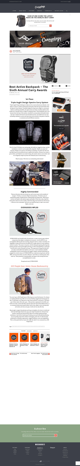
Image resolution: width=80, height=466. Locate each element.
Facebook (40, 450)
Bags (15, 449)
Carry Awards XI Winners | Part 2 (24, 345)
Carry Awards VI (41, 326)
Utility (15, 453)
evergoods (35, 326)
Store (14, 10)
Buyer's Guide (59, 10)
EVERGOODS (57, 93)
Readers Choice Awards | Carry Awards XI (13, 345)
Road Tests (22, 10)
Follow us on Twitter (38, 444)
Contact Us (65, 453)
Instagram (44, 444)
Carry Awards (12, 94)
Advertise (65, 455)
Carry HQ (12, 92)
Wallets (14, 452)
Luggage (15, 450)
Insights (27, 450)
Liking (27, 453)
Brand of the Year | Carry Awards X (44, 345)
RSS (42, 444)
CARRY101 (35, 330)
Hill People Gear (29, 326)
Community (48, 10)
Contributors (65, 450)
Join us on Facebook (36, 444)
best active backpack (22, 326)
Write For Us (65, 452)
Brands (39, 10)
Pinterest (40, 453)
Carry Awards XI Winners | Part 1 (34, 344)
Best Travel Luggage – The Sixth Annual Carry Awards (39, 354)
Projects (17, 94)
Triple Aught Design (59, 92)
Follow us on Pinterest (40, 444)
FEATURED (29, 330)
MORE (69, 85)
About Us (65, 449)
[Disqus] (29, 374)
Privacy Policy (65, 457)
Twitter (40, 451)
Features (31, 10)
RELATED (23, 330)
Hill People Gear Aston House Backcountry (29, 266)
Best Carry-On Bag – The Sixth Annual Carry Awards (19, 354)
